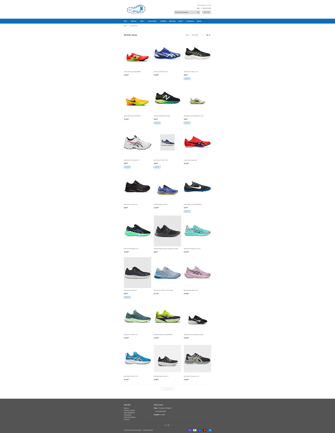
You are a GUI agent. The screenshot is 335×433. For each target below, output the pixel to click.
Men (125, 21)
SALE (181, 21)
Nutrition (163, 21)
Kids (142, 21)
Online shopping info (129, 412)
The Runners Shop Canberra (135, 430)
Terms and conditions (129, 417)
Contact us (190, 21)
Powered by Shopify (148, 430)
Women (133, 21)
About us (126, 408)
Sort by (187, 35)
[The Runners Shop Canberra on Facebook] (168, 425)
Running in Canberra (129, 410)
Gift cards (172, 21)
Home (125, 25)
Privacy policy (127, 415)
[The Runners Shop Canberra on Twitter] (165, 425)
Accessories (152, 21)
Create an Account (207, 8)
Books (199, 21)
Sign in (198, 8)
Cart (207, 12)
